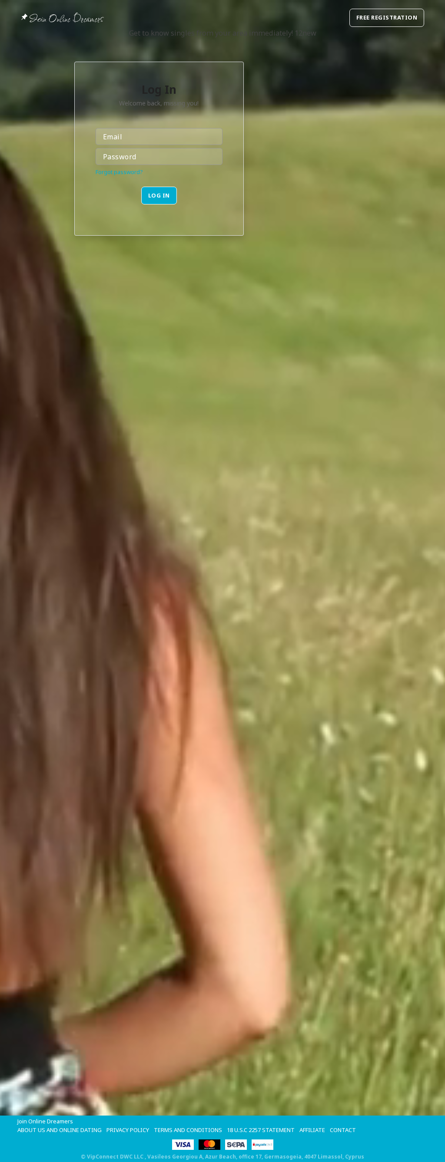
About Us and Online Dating (59, 1130)
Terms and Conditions (188, 1130)
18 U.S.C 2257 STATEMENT (261, 1130)
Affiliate (312, 1130)
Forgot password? (119, 172)
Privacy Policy (127, 1130)
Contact (343, 1130)
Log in (159, 195)
